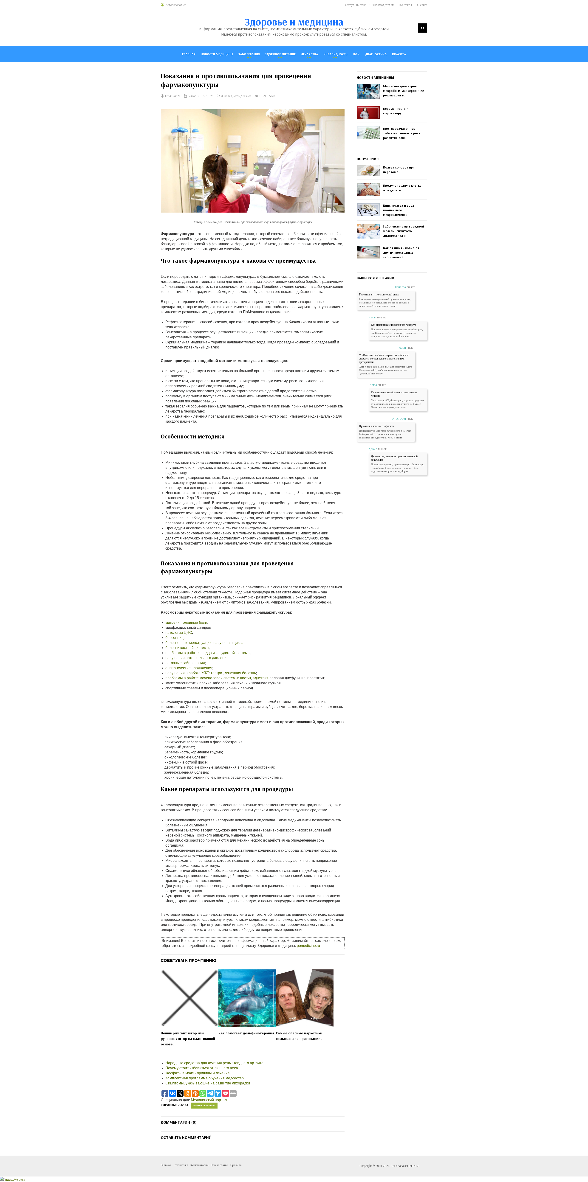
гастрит (217, 673)
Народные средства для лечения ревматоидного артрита (214, 1063)
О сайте (422, 5)
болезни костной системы (187, 648)
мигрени (172, 622)
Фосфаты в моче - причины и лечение (197, 1073)
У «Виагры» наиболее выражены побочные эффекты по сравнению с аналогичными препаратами (384, 359)
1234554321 (172, 96)
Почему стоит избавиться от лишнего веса (201, 1068)
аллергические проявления (188, 668)
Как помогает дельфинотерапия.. (247, 1033)
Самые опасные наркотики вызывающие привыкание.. (299, 1036)
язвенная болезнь (240, 673)
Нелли (372, 317)
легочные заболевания (185, 663)
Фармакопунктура (204, 1105)
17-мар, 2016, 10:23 (200, 96)
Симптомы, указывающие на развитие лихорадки (207, 1083)
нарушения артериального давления (197, 658)
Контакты (405, 5)
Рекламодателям (383, 5)
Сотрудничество (355, 5)
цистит (245, 678)
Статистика (181, 1165)
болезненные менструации (188, 643)
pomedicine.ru (308, 946)
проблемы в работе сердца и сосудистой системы (207, 653)
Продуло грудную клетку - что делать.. (403, 187)
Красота (399, 54)
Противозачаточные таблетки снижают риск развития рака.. (401, 133)
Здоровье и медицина (294, 21)
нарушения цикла (228, 643)
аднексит (260, 678)
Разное (247, 96)
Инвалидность (335, 54)
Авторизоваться (176, 5)
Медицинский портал (209, 1100)
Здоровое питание (280, 54)
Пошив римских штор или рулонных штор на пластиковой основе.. (188, 1038)
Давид (373, 449)
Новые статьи (219, 1165)
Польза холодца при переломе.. (399, 169)
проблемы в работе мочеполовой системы (201, 678)
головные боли (194, 622)
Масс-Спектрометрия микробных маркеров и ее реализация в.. (403, 90)
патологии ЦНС (178, 633)
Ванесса (400, 287)
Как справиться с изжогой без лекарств (393, 324)
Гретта (373, 385)
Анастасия (399, 418)
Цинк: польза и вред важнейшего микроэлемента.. (398, 210)
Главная (188, 54)
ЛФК (356, 54)
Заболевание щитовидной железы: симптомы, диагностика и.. (403, 231)
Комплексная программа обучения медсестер (204, 1078)
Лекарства (309, 54)
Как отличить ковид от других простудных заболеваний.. (401, 252)
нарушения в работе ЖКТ (187, 673)
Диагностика (376, 54)
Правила (236, 1165)
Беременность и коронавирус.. (395, 111)
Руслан (401, 347)
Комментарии (199, 1165)
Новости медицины (217, 54)
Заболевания (249, 54)
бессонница (175, 638)
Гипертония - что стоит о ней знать (379, 294)
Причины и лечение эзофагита (376, 426)
